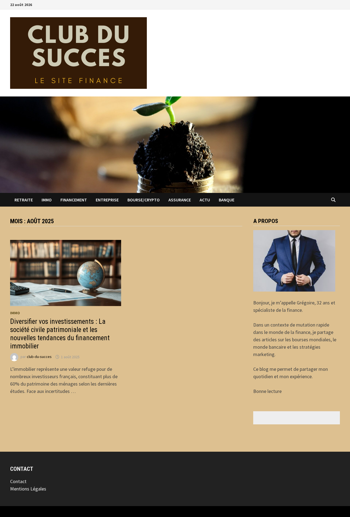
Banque (226, 199)
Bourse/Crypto (143, 199)
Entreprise (107, 199)
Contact (18, 481)
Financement (73, 199)
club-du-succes (39, 356)
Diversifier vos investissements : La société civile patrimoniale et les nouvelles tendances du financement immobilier (60, 334)
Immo (47, 199)
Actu (205, 199)
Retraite (23, 199)
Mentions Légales (28, 489)
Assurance (179, 199)
